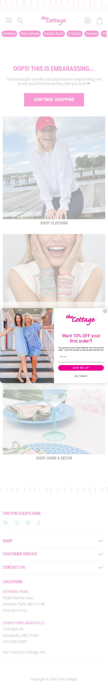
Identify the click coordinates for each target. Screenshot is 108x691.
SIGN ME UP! (81, 367)
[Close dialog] (105, 311)
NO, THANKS (81, 376)
